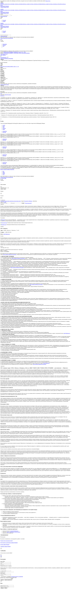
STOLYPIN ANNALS (61, 4)
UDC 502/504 (3, 55)
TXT (3, 174)
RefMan (8, 169)
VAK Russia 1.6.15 (3, 54)
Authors (2, 7)
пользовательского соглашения (17, 576)
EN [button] (1, 18)
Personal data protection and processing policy (13, 201)
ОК (12, 578)
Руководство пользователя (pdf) (6, 540)
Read (6, 94)
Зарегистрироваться (8, 579)
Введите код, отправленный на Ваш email (8, 577)
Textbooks (7, 6)
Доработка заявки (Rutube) (5, 546)
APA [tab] (3, 127)
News (8, 7)
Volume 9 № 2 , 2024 (22, 52)
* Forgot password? (28, 203)
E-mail (1, 571)
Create (5, 202)
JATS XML (4, 178)
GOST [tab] (4, 125)
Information (5, 44)
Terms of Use (47, 0)
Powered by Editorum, (28, 201)
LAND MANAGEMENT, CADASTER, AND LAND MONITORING (17, 53)
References (2, 95)
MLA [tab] (4, 126)
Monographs (2, 6)
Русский (4, 20)
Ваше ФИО (2, 561)
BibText (1, 169)
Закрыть (2, 579)
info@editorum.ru (6, 234)
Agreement (2, 201)
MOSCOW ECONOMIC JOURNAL (12, 4)
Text (3, 46)
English (4, 21)
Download (9, 94)
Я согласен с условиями (6, 576)
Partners (5, 7)
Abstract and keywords (4, 84)
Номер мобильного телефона (6, 565)
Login (23, 203)
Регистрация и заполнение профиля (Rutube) (9, 542)
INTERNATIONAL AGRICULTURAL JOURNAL (28, 4)
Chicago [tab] (4, 128)
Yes (1, 555)
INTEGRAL (2, 4)
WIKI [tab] (4, 129)
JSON (4, 173)
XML (4, 172)
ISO (3, 171)
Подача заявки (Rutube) (4, 544)
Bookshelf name (4, 187)
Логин (1, 585)
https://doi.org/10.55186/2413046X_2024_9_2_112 (9, 66)
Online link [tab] (5, 131)
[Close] (0, 119)
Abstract (4, 45)
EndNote (5, 169)
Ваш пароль (2, 573)
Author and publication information (6, 58)
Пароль (1, 586)
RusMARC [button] (12, 169)
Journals (1, 3)
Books (1, 5)
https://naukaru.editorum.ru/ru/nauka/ (9, 254)
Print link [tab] (4, 132)
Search (1, 14)
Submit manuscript (3, 16)
